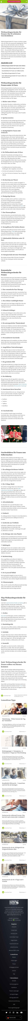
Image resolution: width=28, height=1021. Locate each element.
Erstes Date (14, 930)
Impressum (14, 987)
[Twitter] (6, 1012)
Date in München (23, 384)
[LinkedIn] (17, 1012)
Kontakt (14, 980)
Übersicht (14, 927)
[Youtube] (21, 1012)
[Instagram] (13, 1012)
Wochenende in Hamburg (20, 386)
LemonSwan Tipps (14, 937)
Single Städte (14, 940)
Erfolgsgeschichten (14, 967)
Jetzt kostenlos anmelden (14, 1)
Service (14, 970)
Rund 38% (3, 615)
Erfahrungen (14, 960)
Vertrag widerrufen (14, 997)
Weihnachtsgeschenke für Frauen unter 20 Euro (13, 65)
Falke (13, 231)
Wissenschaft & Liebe (14, 950)
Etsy (22, 205)
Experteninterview (14, 943)
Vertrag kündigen (14, 994)
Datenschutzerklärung (14, 1001)
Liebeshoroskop (14, 947)
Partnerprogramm (14, 984)
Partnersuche (14, 933)
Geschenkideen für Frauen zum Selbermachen (13, 70)
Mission (14, 957)
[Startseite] (1, 1)
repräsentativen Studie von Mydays (14, 603)
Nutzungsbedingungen (14, 1007)
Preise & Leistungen (14, 991)
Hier (21, 686)
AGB (14, 1004)
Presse (14, 964)
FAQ (14, 974)
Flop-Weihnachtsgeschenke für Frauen (11, 73)
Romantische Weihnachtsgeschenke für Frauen (13, 68)
